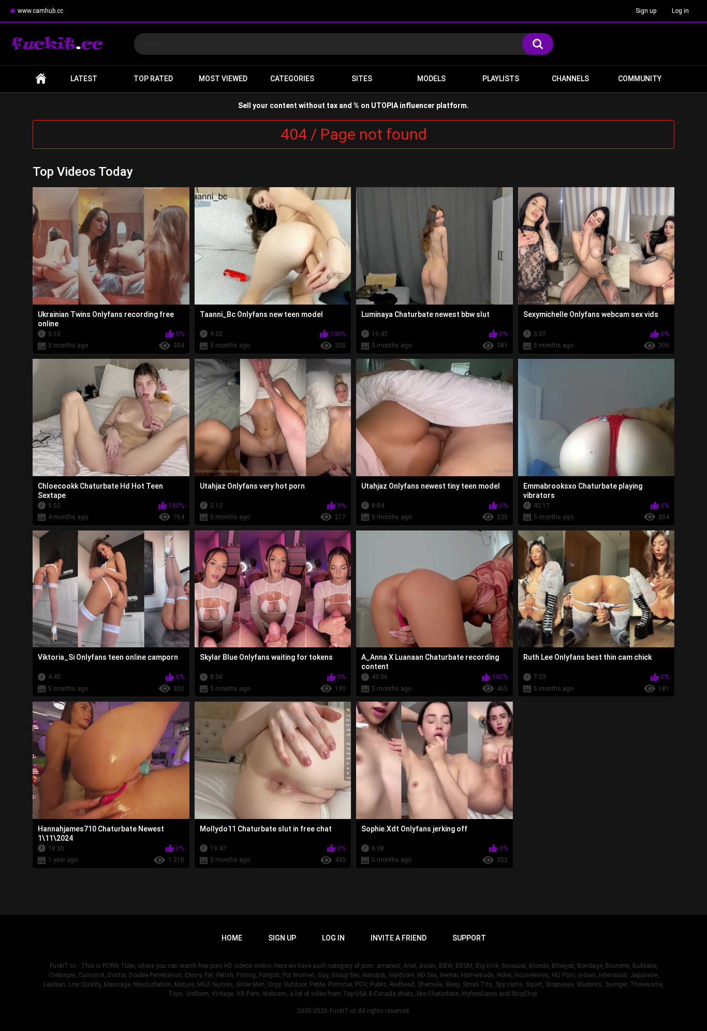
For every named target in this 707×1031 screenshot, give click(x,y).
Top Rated (153, 78)
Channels (570, 78)
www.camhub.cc (40, 10)
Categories (292, 78)
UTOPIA (384, 105)
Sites (361, 78)
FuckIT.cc (343, 1010)
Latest (83, 78)
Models (431, 78)
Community (639, 78)
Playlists (500, 78)
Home (41, 79)
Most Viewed (223, 78)
